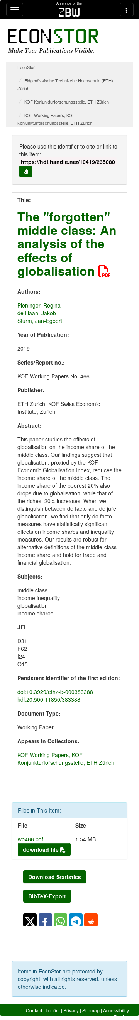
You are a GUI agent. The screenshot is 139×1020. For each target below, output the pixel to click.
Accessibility (116, 1010)
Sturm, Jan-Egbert (39, 320)
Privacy (71, 1010)
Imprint (53, 1010)
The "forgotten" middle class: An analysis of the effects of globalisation (67, 243)
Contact (34, 1010)
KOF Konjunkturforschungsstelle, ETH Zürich (66, 102)
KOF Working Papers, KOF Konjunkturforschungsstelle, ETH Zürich (65, 758)
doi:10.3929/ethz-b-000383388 (55, 692)
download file (41, 849)
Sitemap (91, 1010)
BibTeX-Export (47, 896)
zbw (69, 12)
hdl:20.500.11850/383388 (48, 699)
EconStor (26, 67)
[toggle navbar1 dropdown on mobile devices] (14, 9)
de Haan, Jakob (36, 313)
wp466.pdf (30, 839)
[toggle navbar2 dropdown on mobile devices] (127, 9)
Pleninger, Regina (39, 305)
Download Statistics (54, 877)
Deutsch (122, 1016)
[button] (30, 919)
